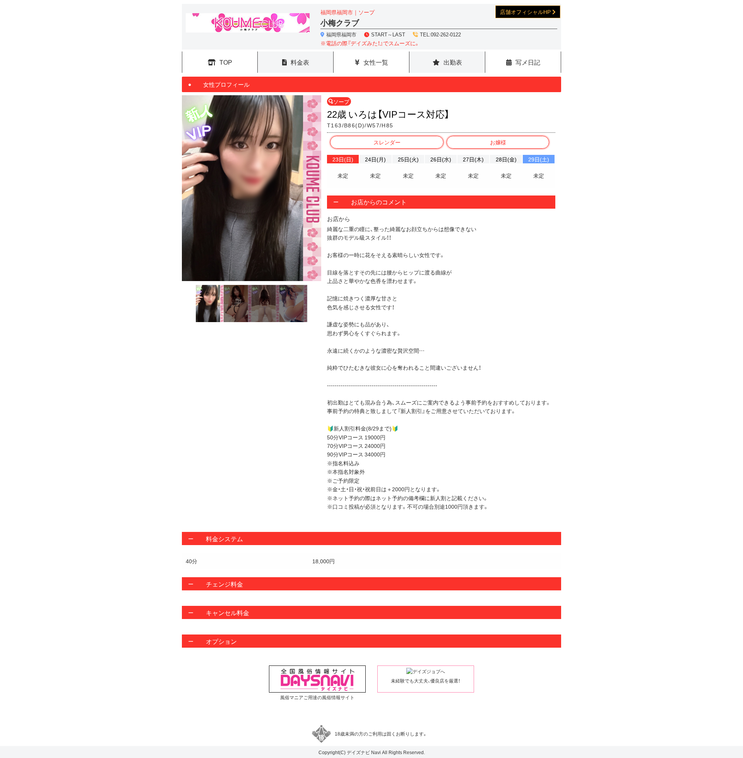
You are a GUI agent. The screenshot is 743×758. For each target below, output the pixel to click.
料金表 (300, 62)
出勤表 (452, 62)
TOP (225, 62)
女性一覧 (375, 62)
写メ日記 (527, 62)
